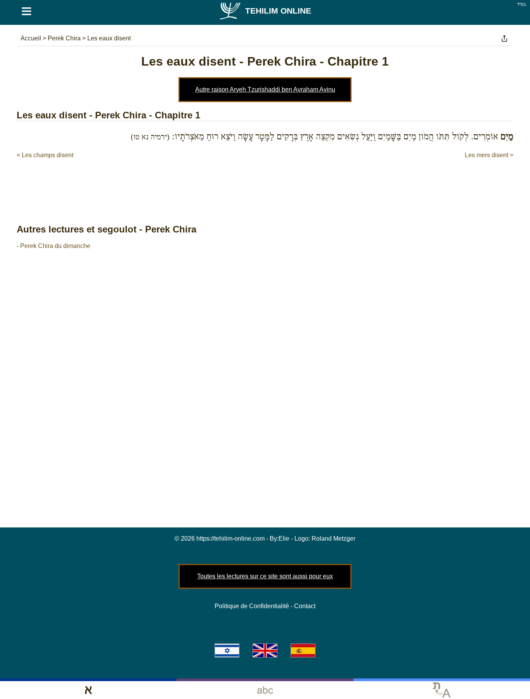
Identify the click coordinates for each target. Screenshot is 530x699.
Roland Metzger (333, 538)
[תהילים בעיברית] (227, 650)
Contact (304, 606)
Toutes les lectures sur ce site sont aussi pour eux (265, 576)
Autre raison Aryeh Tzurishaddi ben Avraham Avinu (265, 89)
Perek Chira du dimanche (55, 246)
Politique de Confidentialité (252, 606)
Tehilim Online (278, 10)
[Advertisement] (265, 183)
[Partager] (504, 38)
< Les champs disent (45, 155)
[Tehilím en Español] (303, 650)
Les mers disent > (489, 155)
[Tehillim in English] (265, 650)
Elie (284, 538)
